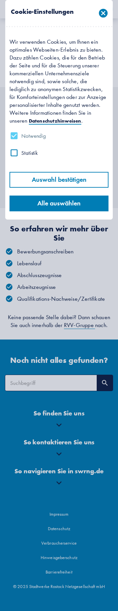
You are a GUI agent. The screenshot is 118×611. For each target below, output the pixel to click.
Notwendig (33, 135)
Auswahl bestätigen (59, 180)
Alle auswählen (59, 203)
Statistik (29, 153)
